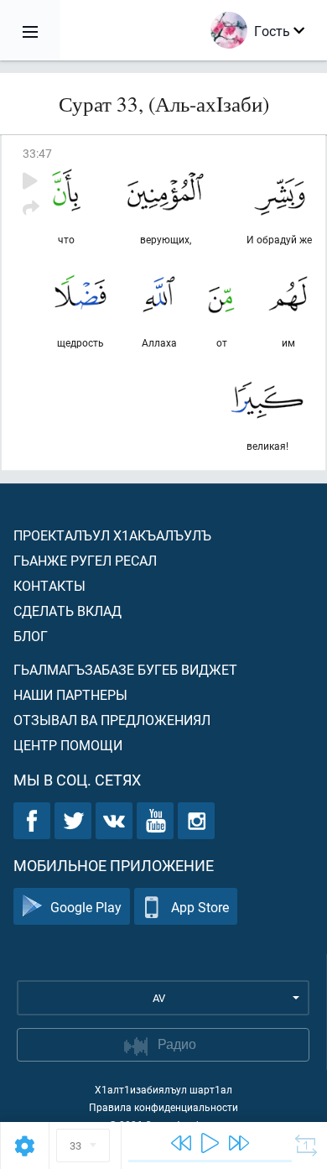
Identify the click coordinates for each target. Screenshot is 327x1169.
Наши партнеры (70, 694)
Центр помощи (67, 745)
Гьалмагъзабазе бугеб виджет (125, 669)
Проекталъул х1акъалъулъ (112, 535)
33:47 (37, 153)
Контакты (49, 585)
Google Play (86, 907)
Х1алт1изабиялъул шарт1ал (163, 1089)
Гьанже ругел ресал (85, 560)
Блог (30, 636)
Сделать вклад (67, 610)
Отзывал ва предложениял (111, 719)
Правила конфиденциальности (163, 1107)
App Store (200, 907)
